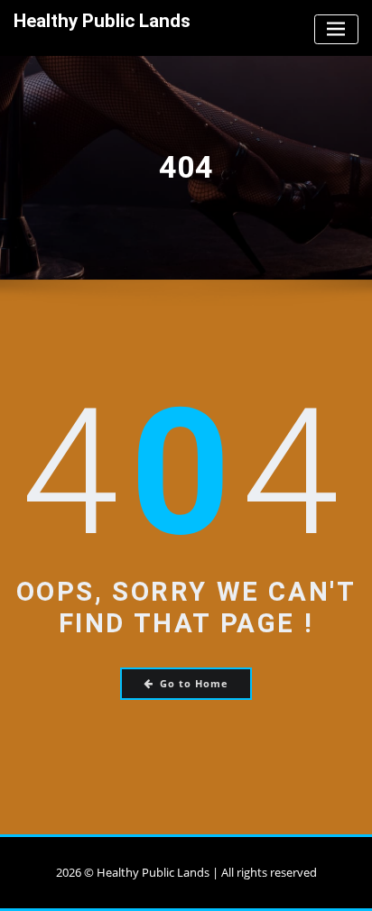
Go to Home (194, 683)
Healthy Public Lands (102, 21)
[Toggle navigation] (336, 29)
